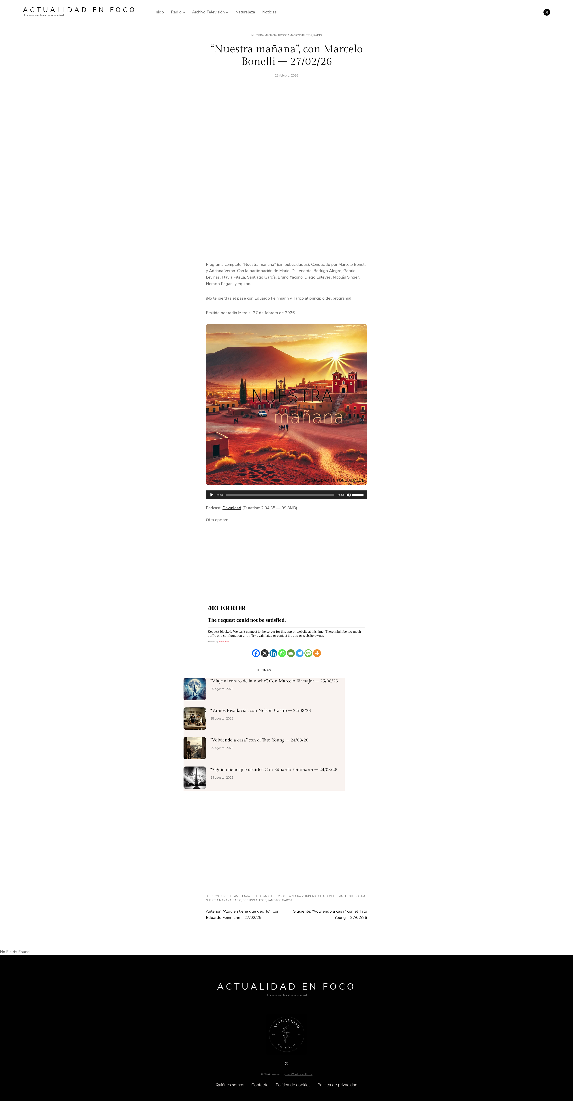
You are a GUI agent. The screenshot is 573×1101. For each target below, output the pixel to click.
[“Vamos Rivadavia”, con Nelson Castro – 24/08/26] (195, 719)
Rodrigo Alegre (254, 900)
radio (237, 900)
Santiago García (279, 900)
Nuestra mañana (264, 35)
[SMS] (308, 653)
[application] (286, 494)
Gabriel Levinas (274, 896)
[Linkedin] (273, 653)
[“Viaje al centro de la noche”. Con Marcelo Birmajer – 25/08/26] (195, 690)
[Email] (291, 653)
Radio (317, 35)
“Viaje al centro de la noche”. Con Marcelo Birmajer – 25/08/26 (274, 681)
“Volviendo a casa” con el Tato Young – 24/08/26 (259, 740)
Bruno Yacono (216, 896)
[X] (265, 653)
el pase (234, 896)
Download (231, 508)
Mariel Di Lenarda (351, 896)
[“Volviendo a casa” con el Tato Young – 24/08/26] (195, 749)
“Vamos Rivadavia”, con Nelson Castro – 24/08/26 (260, 710)
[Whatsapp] (282, 653)
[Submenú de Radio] (184, 12)
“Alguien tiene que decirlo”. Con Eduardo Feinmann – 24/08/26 (273, 769)
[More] (317, 653)
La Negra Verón (299, 896)
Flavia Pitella (251, 896)
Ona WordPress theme (298, 1074)
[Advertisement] (286, 134)
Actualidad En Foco (80, 10)
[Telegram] (300, 653)
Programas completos (295, 35)
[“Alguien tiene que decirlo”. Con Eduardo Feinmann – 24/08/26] (195, 779)
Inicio (159, 12)
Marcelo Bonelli (324, 896)
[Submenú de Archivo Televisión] (227, 12)
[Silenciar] (348, 495)
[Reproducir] (212, 495)
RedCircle (224, 641)
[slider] (358, 494)
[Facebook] (256, 653)
